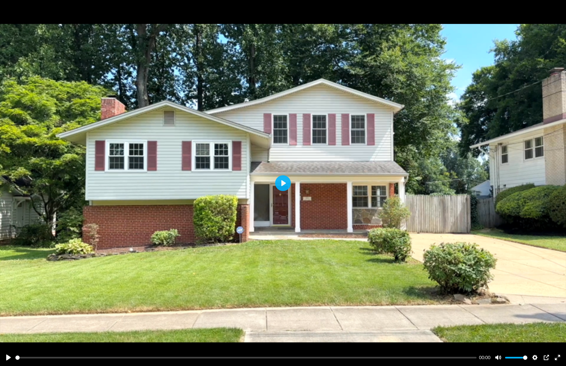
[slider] (246, 358)
